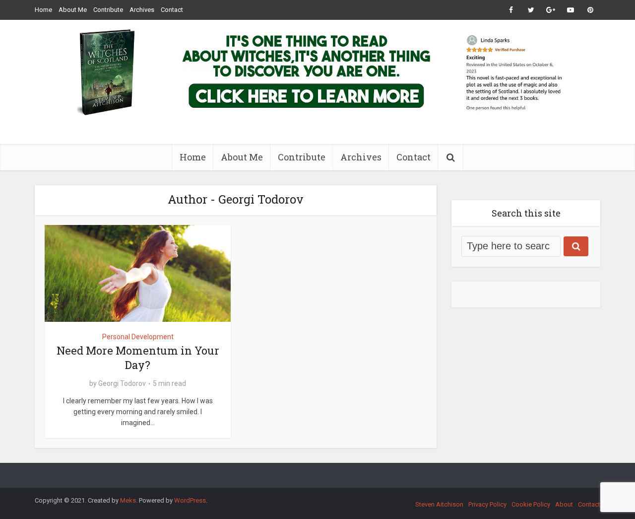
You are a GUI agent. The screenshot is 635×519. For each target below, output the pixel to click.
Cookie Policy (530, 504)
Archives (141, 9)
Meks (128, 500)
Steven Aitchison (439, 504)
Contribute (108, 9)
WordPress (190, 500)
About (564, 504)
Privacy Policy (487, 504)
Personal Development (138, 337)
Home (43, 9)
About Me (73, 9)
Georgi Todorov (122, 383)
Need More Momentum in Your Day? (138, 357)
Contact (172, 9)
